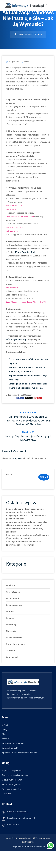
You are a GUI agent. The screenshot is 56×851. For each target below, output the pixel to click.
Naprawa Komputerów (12, 770)
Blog (4, 734)
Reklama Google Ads (11, 784)
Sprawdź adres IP (10, 748)
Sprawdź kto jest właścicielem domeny (19, 752)
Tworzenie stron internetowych (16, 775)
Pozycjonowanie (14, 637)
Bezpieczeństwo (14, 605)
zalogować (17, 458)
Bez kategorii (12, 598)
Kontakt (5, 739)
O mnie (5, 725)
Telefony (10, 651)
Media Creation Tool (25, 252)
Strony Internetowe (15, 644)
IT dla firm (6, 793)
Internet (10, 611)
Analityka (10, 585)
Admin (26, 62)
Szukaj (9, 474)
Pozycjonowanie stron (12, 789)
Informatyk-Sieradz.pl (16, 339)
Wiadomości (12, 657)
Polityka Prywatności (35, 846)
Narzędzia (11, 631)
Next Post (28, 436)
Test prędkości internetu (13, 743)
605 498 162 (13, 825)
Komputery (11, 618)
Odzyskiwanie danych (12, 780)
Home (20, 34)
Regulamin (18, 846)
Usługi (4, 729)
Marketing (11, 624)
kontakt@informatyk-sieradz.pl (21, 818)
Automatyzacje (13, 592)
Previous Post (28, 418)
